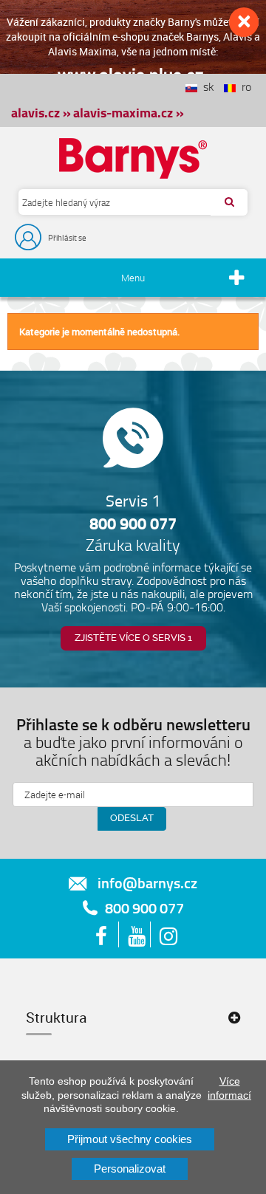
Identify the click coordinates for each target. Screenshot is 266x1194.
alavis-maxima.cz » (128, 112)
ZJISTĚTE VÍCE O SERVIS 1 (133, 637)
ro (243, 86)
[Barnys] (133, 158)
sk (205, 86)
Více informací (229, 1087)
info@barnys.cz (147, 882)
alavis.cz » (41, 112)
